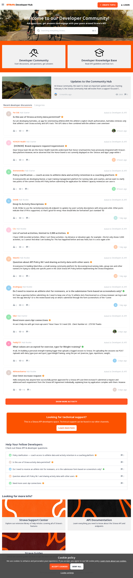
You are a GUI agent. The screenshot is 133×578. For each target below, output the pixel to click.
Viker (15, 316)
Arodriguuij (17, 287)
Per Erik (16, 113)
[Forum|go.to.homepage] (19, 5)
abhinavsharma (19, 371)
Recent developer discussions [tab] (17, 105)
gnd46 (15, 200)
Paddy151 (17, 342)
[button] (66, 573)
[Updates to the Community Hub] (66, 87)
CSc (14, 229)
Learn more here (66, 428)
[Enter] (37, 30)
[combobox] (66, 30)
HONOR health (19, 142)
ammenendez (19, 171)
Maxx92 (16, 258)
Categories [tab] (39, 105)
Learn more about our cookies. (113, 561)
